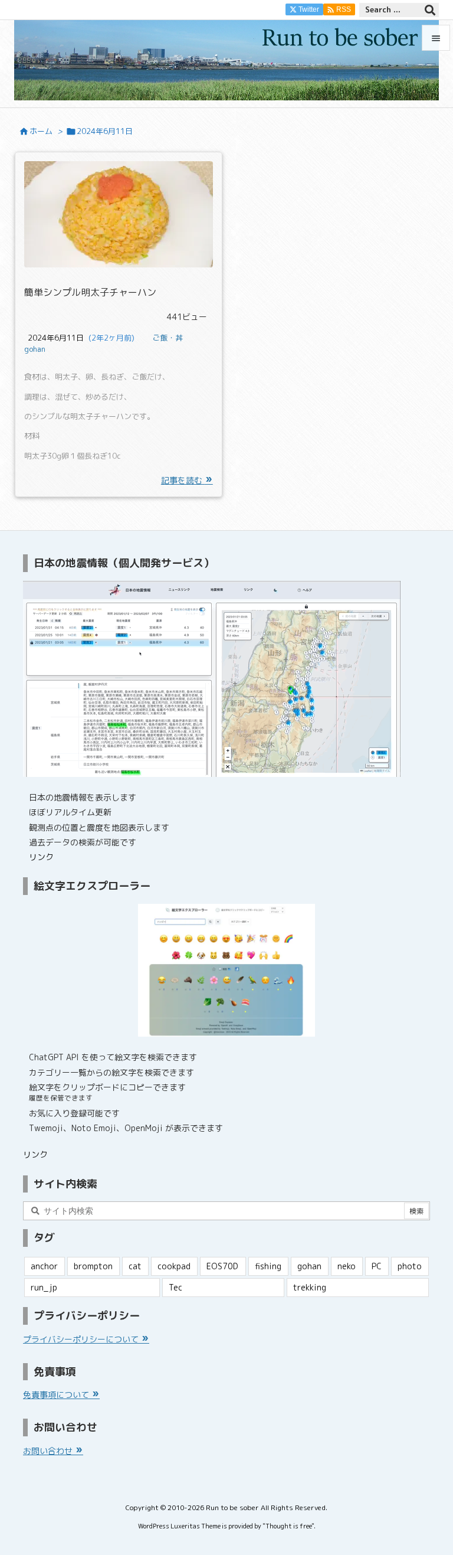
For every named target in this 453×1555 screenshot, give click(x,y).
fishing (268, 1266)
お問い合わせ (49, 1450)
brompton (93, 1266)
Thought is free (288, 1526)
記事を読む (183, 480)
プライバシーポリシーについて (82, 1339)
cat (135, 1266)
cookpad (174, 1266)
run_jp (44, 1287)
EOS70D (222, 1266)
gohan (34, 349)
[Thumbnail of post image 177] (118, 214)
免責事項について (57, 1394)
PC (377, 1266)
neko (346, 1266)
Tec (175, 1287)
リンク (41, 857)
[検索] (430, 10)
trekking (309, 1287)
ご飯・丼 (167, 337)
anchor (44, 1266)
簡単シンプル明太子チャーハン (90, 292)
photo (410, 1266)
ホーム (40, 131)
